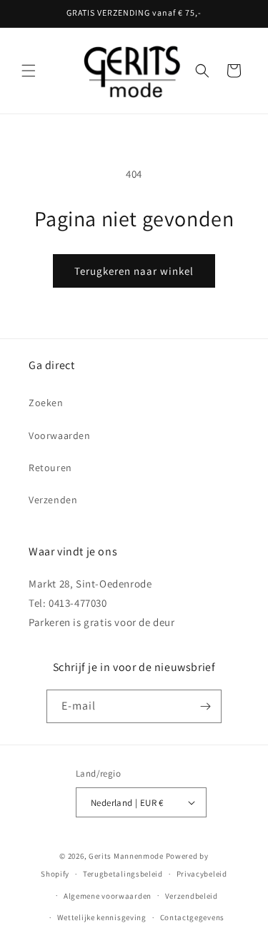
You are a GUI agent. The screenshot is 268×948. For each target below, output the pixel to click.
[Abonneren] (205, 706)
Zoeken (46, 402)
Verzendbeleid (191, 896)
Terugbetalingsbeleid (123, 874)
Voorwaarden (60, 435)
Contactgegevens (192, 917)
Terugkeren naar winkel (134, 271)
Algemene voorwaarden (108, 896)
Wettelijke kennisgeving (102, 917)
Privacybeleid (202, 874)
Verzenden (53, 499)
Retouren (50, 467)
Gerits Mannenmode (126, 856)
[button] (28, 70)
